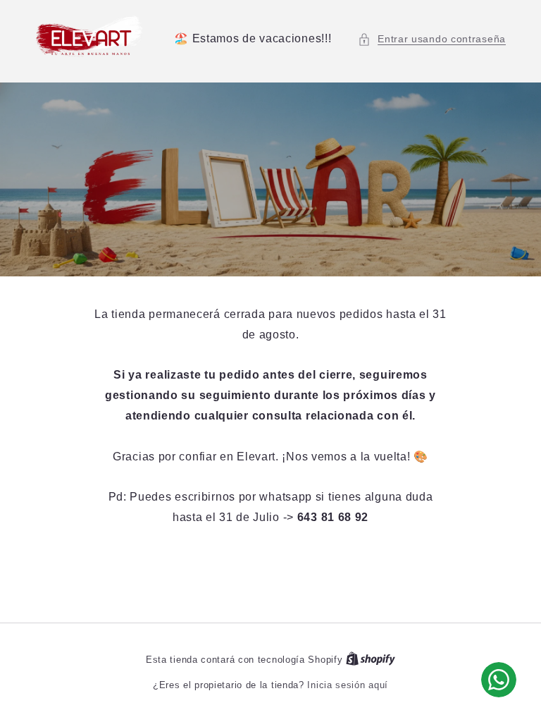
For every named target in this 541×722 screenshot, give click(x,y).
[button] (432, 39)
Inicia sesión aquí (347, 685)
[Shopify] (370, 659)
